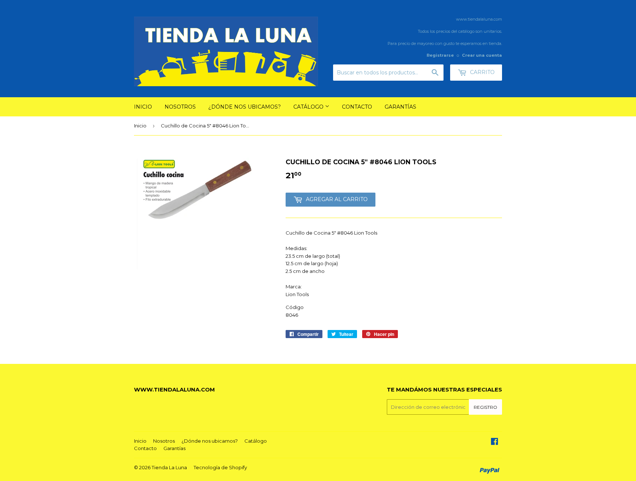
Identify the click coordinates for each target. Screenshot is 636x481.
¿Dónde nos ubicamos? (244, 106)
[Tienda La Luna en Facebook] (494, 442)
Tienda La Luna (169, 467)
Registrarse (440, 55)
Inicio (143, 106)
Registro (485, 407)
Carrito (482, 72)
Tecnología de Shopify (220, 467)
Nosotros (180, 106)
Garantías (400, 106)
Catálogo (309, 106)
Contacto (357, 106)
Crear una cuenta (482, 55)
